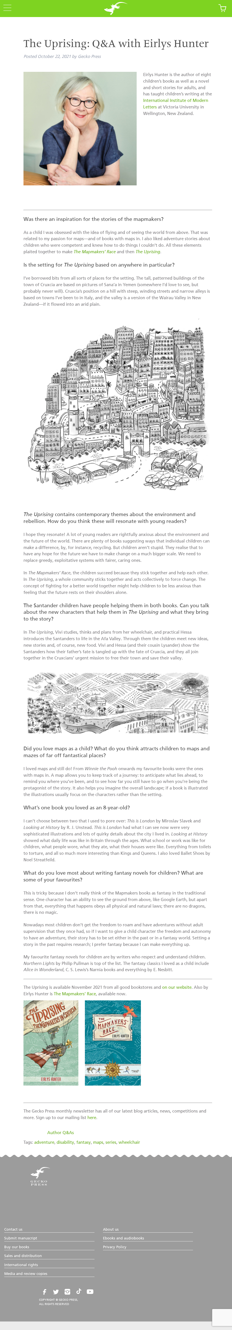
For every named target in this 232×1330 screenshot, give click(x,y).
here (91, 1118)
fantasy (83, 1142)
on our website (177, 987)
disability (65, 1142)
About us (111, 1229)
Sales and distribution (23, 1256)
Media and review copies (25, 1274)
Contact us (13, 1229)
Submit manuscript (20, 1238)
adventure (44, 1142)
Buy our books (16, 1247)
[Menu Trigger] (5, 8)
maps (98, 1142)
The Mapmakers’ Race (75, 994)
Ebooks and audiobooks (123, 1238)
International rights (21, 1265)
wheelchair (129, 1142)
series (111, 1142)
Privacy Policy (114, 1247)
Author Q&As (60, 1133)
